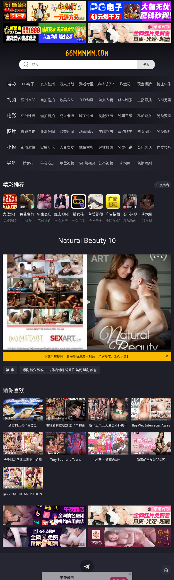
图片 (11, 131)
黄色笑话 (144, 147)
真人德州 (47, 83)
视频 (11, 100)
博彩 (11, 84)
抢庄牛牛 (164, 83)
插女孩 (28, 163)
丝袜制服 (125, 99)
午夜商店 (47, 163)
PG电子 (28, 83)
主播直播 (144, 99)
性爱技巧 (164, 147)
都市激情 (28, 147)
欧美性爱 (86, 115)
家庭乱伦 (47, 147)
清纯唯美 (125, 131)
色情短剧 (144, 163)
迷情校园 (106, 147)
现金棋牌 (144, 83)
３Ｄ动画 (86, 99)
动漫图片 (86, 131)
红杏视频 (106, 163)
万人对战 (67, 83)
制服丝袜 (106, 115)
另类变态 (164, 115)
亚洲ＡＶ (28, 99)
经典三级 (125, 115)
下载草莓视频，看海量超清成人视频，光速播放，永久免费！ (87, 356)
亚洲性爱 (28, 115)
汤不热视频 (86, 163)
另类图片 (164, 131)
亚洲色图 (47, 131)
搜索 (146, 64)
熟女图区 (144, 131)
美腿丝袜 (106, 131)
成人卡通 (67, 115)
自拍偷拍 (47, 99)
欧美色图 (67, 131)
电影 (11, 116)
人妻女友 (67, 147)
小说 (11, 147)
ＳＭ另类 (164, 99)
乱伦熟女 (144, 115)
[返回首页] (165, 570)
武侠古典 (86, 147)
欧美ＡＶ (67, 99)
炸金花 (125, 83)
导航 (11, 163)
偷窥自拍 (28, 131)
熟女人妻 (106, 99)
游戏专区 (86, 83)
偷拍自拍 (47, 115)
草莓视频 (67, 163)
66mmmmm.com (87, 53)
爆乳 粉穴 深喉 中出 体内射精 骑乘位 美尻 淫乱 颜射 (60, 370)
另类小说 (125, 147)
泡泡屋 (125, 163)
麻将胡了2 (105, 83)
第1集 (10, 370)
